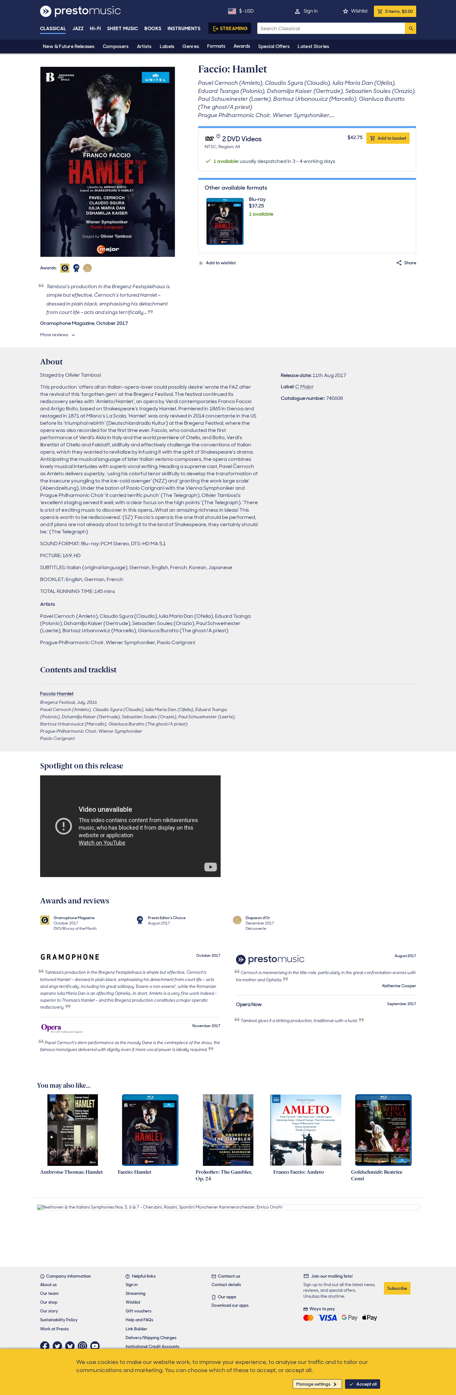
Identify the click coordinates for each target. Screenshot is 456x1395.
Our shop (48, 1302)
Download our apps (230, 1305)
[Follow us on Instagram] (84, 1346)
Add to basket (392, 138)
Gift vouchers (138, 1311)
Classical (53, 28)
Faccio (47, 693)
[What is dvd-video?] (219, 139)
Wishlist (359, 11)
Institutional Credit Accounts (152, 1346)
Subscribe (397, 1288)
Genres (190, 46)
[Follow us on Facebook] (46, 1346)
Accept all (366, 1384)
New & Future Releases (69, 46)
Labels (167, 46)
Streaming (234, 28)
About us (48, 1284)
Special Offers (274, 46)
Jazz (78, 28)
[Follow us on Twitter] (59, 1346)
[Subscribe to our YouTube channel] (96, 1346)
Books (153, 28)
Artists (144, 46)
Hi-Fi (95, 28)
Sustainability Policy (58, 1319)
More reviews (54, 334)
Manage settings (313, 1384)
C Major (304, 386)
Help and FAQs (139, 1319)
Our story (49, 1311)
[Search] (410, 28)
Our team (49, 1293)
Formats (216, 46)
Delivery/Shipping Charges (151, 1337)
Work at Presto (54, 1329)
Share (410, 263)
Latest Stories (313, 46)
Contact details (226, 1284)
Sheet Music (122, 28)
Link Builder (136, 1329)
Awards (241, 46)
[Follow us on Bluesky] (71, 1346)
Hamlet (65, 693)
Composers (116, 46)
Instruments (184, 28)
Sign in (311, 11)
